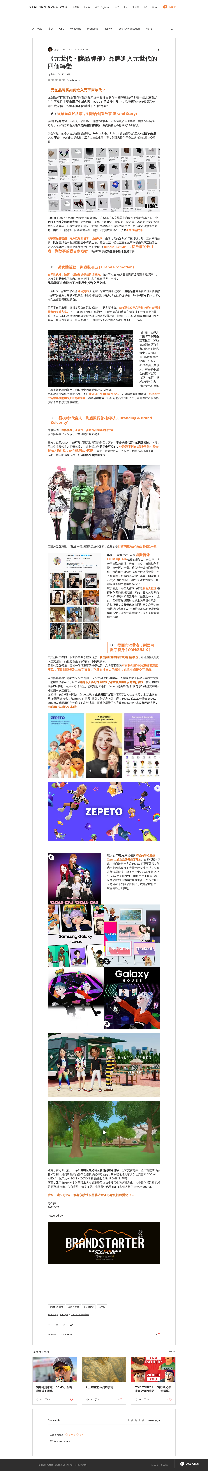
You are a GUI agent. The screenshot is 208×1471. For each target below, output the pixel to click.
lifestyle (108, 28)
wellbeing (75, 28)
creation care (56, 1306)
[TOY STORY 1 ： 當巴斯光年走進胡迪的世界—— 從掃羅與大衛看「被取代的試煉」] (153, 1369)
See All (172, 1351)
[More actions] (158, 49)
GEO (61, 28)
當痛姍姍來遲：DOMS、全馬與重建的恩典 (54, 1389)
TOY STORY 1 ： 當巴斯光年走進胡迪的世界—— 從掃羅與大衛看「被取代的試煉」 (153, 1389)
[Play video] (104, 1132)
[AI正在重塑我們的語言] (104, 1369)
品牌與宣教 (73, 1306)
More (149, 28)
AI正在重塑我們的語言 (99, 1387)
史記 (50, 28)
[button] (171, 28)
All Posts (37, 28)
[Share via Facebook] (49, 1324)
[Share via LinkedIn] (64, 1324)
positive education (129, 28)
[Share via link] (71, 1324)
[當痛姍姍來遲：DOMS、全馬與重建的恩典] (55, 1369)
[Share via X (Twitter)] (56, 1324)
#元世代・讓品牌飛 (80, 1314)
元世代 (102, 1306)
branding (92, 28)
